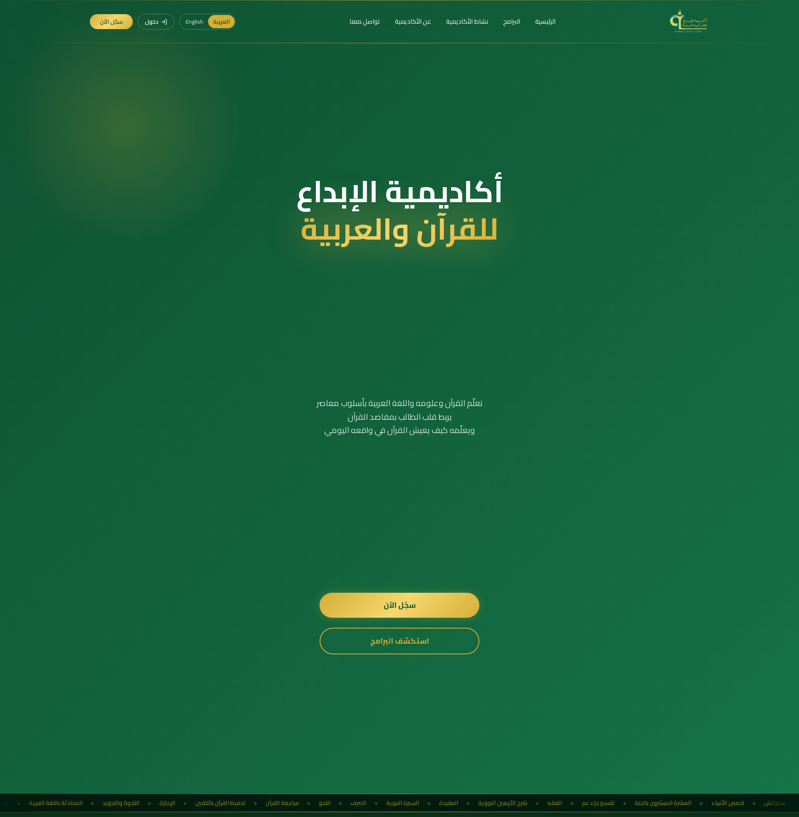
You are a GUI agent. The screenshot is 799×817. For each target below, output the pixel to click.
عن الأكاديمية (413, 22)
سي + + (751, 803)
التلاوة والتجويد (57, 803)
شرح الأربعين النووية (439, 803)
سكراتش (711, 803)
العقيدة (385, 803)
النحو (261, 803)
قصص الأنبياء (664, 803)
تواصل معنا (365, 22)
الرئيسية (545, 22)
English (194, 21)
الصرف (295, 803)
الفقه (491, 803)
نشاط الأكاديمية (467, 22)
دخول (152, 21)
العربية (221, 21)
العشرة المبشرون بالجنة (599, 803)
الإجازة (104, 803)
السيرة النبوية (339, 803)
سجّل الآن (111, 21)
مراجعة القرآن (218, 803)
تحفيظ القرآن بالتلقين (157, 803)
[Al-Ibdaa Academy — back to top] (689, 21)
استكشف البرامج (399, 641)
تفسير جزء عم (534, 803)
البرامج (511, 22)
